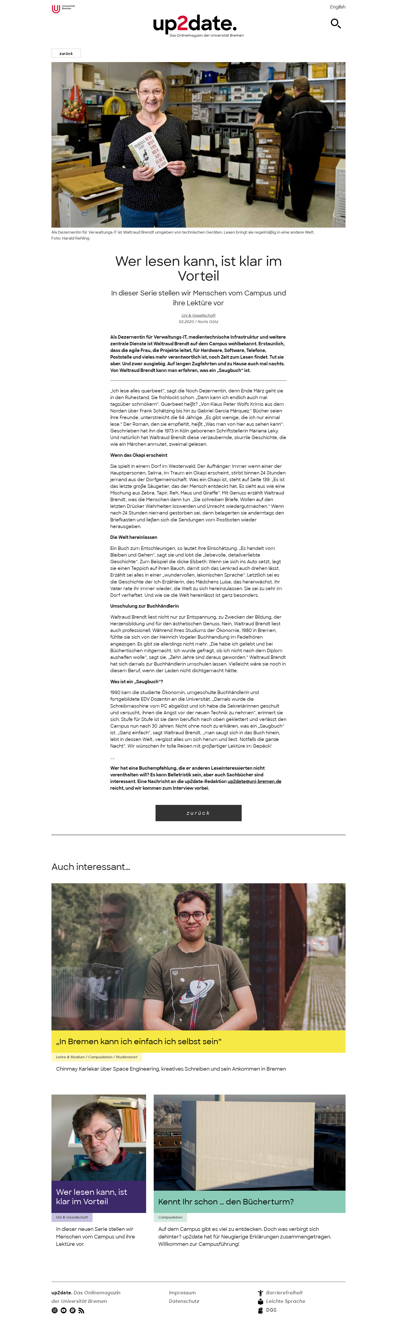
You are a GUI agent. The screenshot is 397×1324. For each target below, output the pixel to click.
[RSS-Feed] (82, 1310)
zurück (66, 53)
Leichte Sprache (285, 1301)
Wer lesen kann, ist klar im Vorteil (91, 1196)
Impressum (182, 1293)
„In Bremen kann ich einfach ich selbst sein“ (138, 1041)
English (338, 7)
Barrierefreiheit (284, 1293)
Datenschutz (184, 1301)
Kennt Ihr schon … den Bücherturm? (226, 1201)
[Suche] (336, 24)
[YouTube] (64, 1310)
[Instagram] (55, 1310)
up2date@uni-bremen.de (254, 781)
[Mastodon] (73, 1310)
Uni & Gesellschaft (198, 315)
